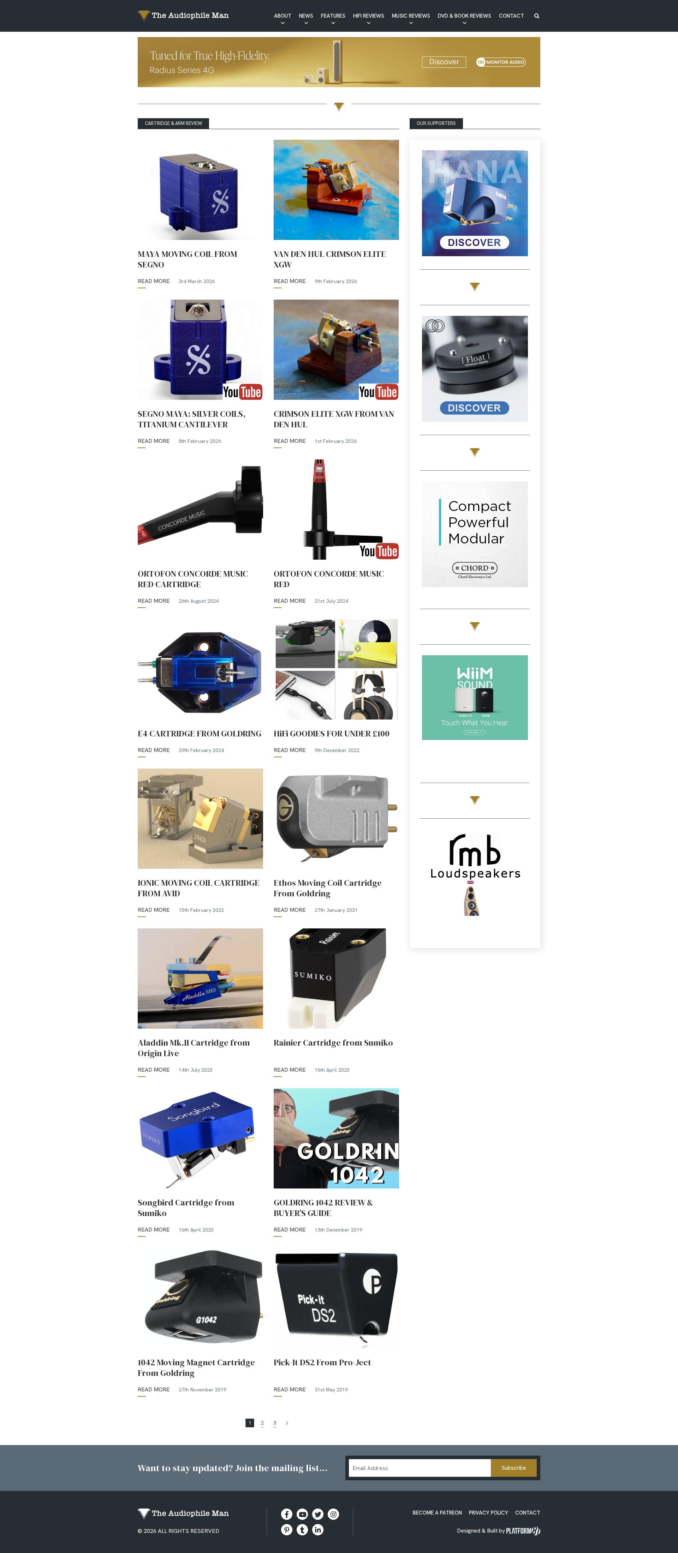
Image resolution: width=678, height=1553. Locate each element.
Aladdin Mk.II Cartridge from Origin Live (194, 1048)
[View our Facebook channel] (302, 1514)
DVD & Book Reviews (464, 15)
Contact (511, 15)
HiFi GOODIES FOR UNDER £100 (331, 733)
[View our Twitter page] (317, 1514)
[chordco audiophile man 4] (475, 535)
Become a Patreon (437, 1512)
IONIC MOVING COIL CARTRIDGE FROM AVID (199, 888)
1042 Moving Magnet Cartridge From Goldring (196, 1367)
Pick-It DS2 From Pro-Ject (322, 1362)
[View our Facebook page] (286, 1514)
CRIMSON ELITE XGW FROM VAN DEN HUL (334, 419)
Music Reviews (411, 15)
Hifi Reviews (368, 15)
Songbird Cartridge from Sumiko (186, 1207)
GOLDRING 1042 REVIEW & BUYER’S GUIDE (323, 1207)
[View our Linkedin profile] (317, 1529)
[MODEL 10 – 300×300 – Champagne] (475, 204)
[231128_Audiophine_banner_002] (475, 370)
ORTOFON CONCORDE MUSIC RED (329, 579)
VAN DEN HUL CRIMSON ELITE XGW (330, 259)
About (282, 15)
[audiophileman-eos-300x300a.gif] (475, 883)
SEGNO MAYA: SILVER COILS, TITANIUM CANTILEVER (191, 419)
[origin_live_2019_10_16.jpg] (475, 709)
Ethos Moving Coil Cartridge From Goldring (328, 888)
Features (333, 15)
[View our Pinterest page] (286, 1529)
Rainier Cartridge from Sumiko (334, 1042)
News (306, 15)
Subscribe (513, 1467)
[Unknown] (339, 63)
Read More (154, 281)
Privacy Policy (488, 1512)
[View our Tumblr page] (302, 1529)
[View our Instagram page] (333, 1514)
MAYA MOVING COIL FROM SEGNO (187, 259)
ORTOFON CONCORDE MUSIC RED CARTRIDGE (193, 579)
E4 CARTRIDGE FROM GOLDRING (199, 733)
